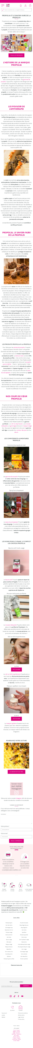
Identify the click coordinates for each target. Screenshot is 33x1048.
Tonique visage (9, 932)
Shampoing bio (9, 922)
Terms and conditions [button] (23, 1013)
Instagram (19, 798)
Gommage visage (24, 951)
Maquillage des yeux (24, 925)
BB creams (9, 942)
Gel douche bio (8, 934)
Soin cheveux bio (9, 951)
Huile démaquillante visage (24, 944)
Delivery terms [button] (21, 1015)
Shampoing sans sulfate (9, 958)
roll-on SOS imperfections (13, 674)
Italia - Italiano (16, 1035)
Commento (3, 814)
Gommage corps (9, 927)
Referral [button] (3, 1017)
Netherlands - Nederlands (16, 1034)
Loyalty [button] (3, 1015)
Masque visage (9, 944)
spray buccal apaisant (11, 522)
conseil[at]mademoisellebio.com (11, 870)
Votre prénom (5, 826)
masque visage (27, 426)
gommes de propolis (12, 476)
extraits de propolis (19, 347)
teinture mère (19, 356)
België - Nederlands (16, 1032)
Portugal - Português (16, 1038)
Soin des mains (9, 925)
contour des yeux (22, 430)
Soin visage (24, 949)
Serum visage (9, 939)
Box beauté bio (24, 956)
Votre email (4, 833)
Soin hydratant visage (24, 939)
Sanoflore (24, 932)
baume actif (8, 579)
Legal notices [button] (21, 1017)
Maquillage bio (24, 927)
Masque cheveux (9, 946)
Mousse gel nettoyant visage (24, 946)
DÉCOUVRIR (16, 669)
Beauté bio (9, 949)
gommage (13, 426)
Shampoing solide (24, 934)
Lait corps (9, 937)
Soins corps (24, 937)
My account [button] (4, 1013)
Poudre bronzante (24, 922)
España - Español (16, 1036)
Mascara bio (24, 942)
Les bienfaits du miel (16, 772)
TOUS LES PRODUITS (16, 55)
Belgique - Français (16, 1031)
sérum (16, 432)
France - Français (16, 1030)
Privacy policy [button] (21, 1019)
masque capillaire (11, 723)
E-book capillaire (24, 958)
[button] (20, 5)
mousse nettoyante (10, 625)
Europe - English (16, 1040)
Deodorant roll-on (9, 930)
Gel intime (24, 930)
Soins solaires (24, 954)
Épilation (9, 956)
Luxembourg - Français (16, 1039)
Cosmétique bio (8, 954)
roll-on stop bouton (17, 424)
